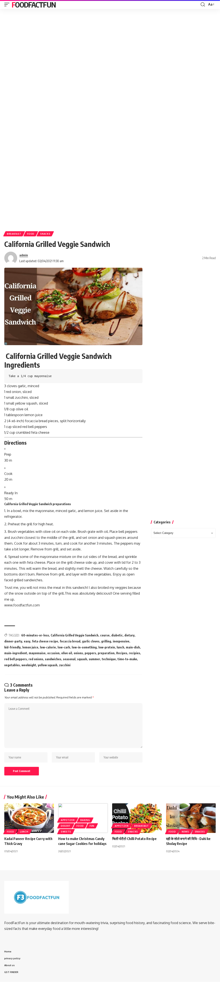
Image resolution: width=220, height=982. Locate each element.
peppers (90, 653)
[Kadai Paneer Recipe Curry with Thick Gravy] (29, 818)
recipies (134, 653)
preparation (106, 653)
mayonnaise (37, 653)
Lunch (24, 831)
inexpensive (121, 641)
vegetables (12, 665)
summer (94, 659)
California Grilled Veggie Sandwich (74, 635)
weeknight (28, 665)
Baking (85, 820)
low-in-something (84, 647)
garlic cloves (90, 641)
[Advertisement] (110, 43)
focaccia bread (70, 641)
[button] (8, 4)
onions (78, 653)
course (105, 635)
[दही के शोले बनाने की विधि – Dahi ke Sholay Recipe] (191, 818)
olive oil (66, 653)
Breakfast (14, 234)
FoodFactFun (34, 4)
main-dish (133, 647)
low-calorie (48, 647)
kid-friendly (12, 647)
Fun (92, 826)
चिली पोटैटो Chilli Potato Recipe (134, 839)
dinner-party (13, 641)
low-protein (106, 647)
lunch (120, 647)
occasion (53, 653)
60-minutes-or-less (35, 635)
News (185, 831)
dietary (129, 635)
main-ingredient (15, 653)
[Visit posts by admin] (10, 258)
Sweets (66, 831)
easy (27, 641)
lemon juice (30, 647)
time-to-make (127, 659)
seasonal (69, 659)
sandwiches (53, 659)
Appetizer (68, 820)
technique (109, 659)
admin (23, 255)
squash (82, 659)
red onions (36, 659)
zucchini (64, 665)
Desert (66, 826)
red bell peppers (15, 659)
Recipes (121, 653)
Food (30, 234)
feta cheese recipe (45, 641)
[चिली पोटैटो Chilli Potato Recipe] (137, 818)
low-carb (64, 647)
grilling (106, 641)
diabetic (117, 635)
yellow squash (47, 665)
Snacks (45, 234)
